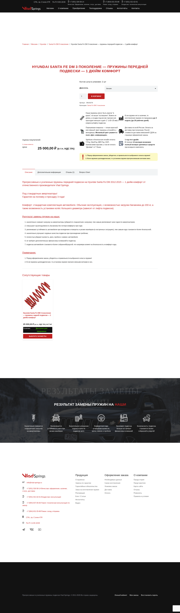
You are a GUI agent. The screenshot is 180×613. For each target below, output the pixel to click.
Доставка (108, 490)
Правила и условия (141, 496)
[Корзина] (148, 8)
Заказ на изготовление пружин (87, 490)
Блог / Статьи (80, 496)
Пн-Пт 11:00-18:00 (33, 523)
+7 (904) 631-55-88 (112, 2)
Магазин (34, 44)
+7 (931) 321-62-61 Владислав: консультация (44, 497)
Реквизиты (138, 493)
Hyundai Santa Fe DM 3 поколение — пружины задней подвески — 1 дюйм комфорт (37, 315)
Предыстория (139, 480)
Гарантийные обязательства (86, 486)
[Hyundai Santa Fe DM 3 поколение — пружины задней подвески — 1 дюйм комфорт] (37, 294)
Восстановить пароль (149, 595)
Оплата (107, 493)
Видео (77, 503)
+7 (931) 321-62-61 (131, 2)
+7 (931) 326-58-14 (77, 2)
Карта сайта (138, 486)
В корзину (96, 96)
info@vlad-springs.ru (34, 482)
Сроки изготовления (112, 483)
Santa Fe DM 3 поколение (59, 44)
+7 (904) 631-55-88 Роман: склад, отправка (43, 511)
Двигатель (83, 88)
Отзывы (137, 490)
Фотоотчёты (80, 500)
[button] (144, 8)
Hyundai (43, 44)
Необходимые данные (113, 480)
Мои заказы (134, 595)
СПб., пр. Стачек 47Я (34, 517)
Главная (25, 44)
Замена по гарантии (83, 483)
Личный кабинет (121, 595)
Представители (140, 483)
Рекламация (80, 493)
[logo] (31, 8)
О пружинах (80, 480)
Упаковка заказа (111, 486)
